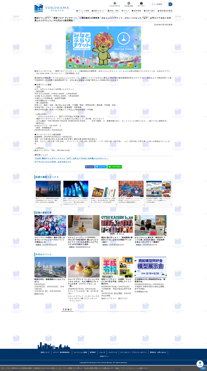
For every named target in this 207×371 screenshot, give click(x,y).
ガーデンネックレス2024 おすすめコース (52, 162)
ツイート (102, 167)
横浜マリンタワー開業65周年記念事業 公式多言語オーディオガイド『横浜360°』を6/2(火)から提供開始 (48, 200)
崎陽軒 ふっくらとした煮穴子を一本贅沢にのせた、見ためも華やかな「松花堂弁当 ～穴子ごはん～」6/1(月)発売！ (103, 200)
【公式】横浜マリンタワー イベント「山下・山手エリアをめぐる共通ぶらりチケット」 (71, 158)
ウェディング (112, 352)
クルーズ (102, 352)
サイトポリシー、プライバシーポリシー (134, 352)
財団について (45, 352)
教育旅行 (93, 352)
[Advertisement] (103, 328)
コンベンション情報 (80, 352)
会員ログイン (104, 356)
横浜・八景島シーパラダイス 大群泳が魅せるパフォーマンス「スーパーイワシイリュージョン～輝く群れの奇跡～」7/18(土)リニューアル (75, 201)
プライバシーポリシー (128, 368)
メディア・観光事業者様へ (61, 352)
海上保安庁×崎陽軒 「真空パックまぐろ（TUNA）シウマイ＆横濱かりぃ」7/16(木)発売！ (158, 200)
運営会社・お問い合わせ (158, 352)
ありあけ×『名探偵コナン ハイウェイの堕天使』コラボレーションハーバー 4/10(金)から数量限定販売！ (131, 200)
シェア (91, 167)
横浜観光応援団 (166, 11)
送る (116, 167)
